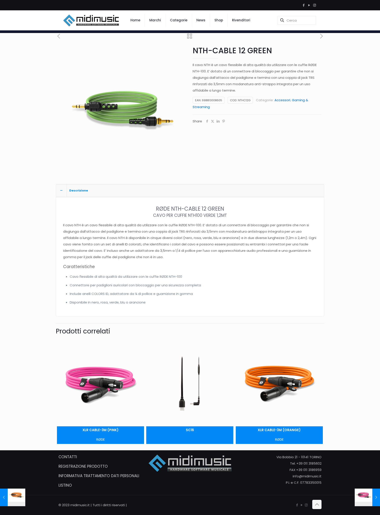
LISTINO (65, 485)
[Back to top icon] (317, 504)
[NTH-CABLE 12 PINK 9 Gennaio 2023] (367, 497)
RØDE (100, 439)
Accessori (282, 100)
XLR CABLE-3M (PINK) (100, 430)
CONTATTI (67, 457)
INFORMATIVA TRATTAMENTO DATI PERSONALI (98, 475)
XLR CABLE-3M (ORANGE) (279, 430)
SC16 (190, 430)
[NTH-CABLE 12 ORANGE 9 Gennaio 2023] (12, 497)
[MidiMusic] (91, 20)
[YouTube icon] (309, 5)
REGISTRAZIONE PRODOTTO (83, 466)
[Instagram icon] (314, 5)
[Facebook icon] (303, 5)
